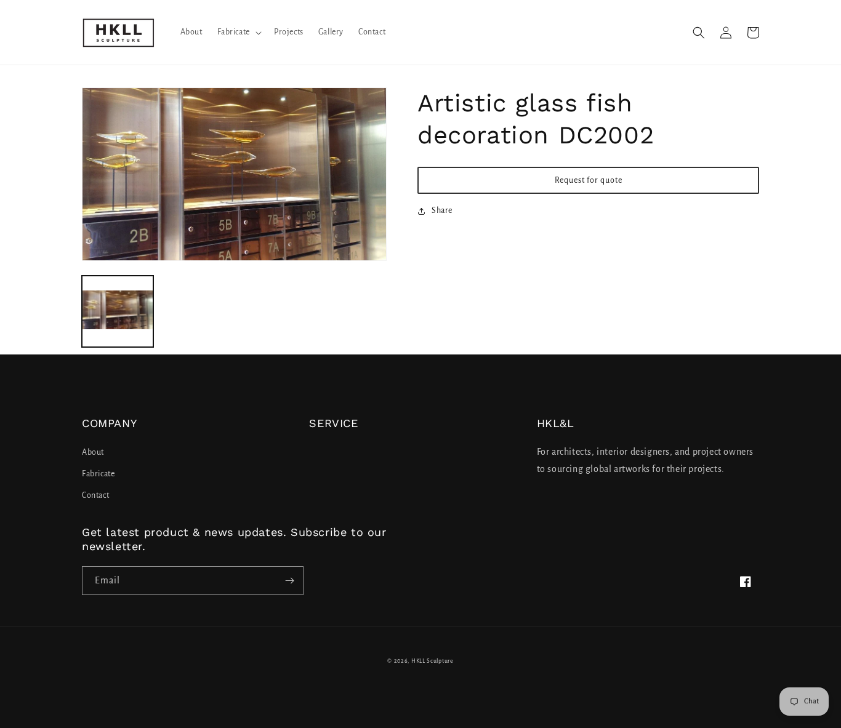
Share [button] (442, 210)
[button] (238, 32)
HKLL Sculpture (432, 661)
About (93, 452)
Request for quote (588, 180)
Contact (95, 495)
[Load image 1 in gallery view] (117, 311)
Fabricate (98, 474)
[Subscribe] (289, 580)
